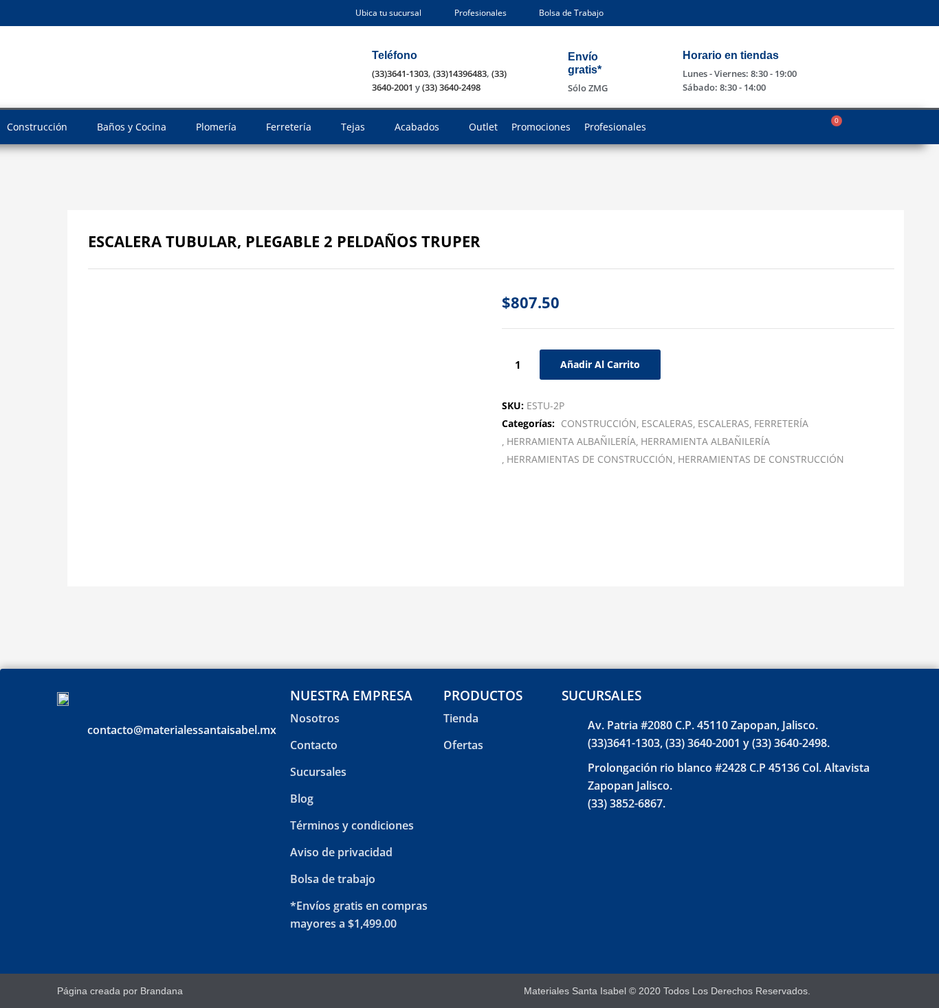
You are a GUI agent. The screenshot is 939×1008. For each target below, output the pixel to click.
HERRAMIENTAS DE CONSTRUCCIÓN (590, 459)
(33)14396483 (460, 73)
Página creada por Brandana (120, 990)
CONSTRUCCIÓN (599, 423)
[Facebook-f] (839, 991)
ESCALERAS (667, 423)
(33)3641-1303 (400, 73)
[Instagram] (863, 991)
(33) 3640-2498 (451, 87)
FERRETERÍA (781, 423)
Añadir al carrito (600, 364)
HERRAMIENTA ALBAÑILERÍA (571, 441)
